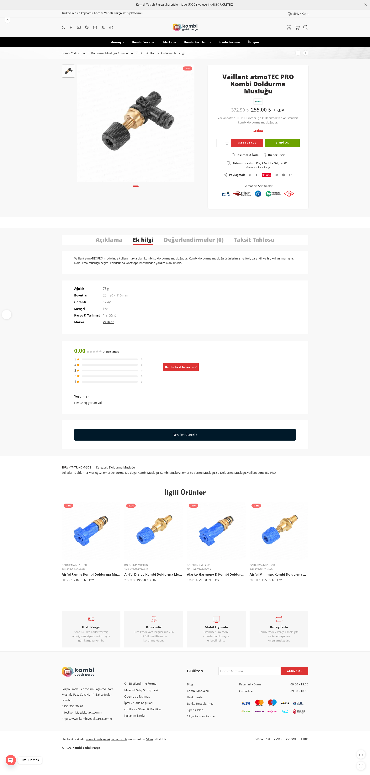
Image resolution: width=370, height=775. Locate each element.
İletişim (253, 42)
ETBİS (304, 739)
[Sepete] (297, 27)
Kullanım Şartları (135, 715)
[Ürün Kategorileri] (289, 27)
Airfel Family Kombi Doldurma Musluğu (91, 574)
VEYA (149, 739)
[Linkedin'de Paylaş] (276, 174)
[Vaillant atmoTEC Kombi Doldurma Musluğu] (298, 53)
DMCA (259, 739)
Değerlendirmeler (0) (194, 239)
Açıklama (109, 239)
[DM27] (68, 71)
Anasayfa (117, 42)
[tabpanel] (135, 124)
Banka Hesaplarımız (200, 703)
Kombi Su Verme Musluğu (197, 472)
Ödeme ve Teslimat (137, 696)
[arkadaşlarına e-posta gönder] (290, 175)
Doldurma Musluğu (104, 53)
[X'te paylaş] (250, 175)
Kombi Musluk (169, 472)
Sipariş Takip (195, 710)
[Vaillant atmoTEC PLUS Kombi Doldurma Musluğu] (305, 53)
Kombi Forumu (229, 42)
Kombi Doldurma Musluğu (119, 472)
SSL (268, 739)
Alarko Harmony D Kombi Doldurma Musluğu (216, 574)
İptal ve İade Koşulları (138, 703)
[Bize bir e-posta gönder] (79, 27)
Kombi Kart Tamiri (197, 42)
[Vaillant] (258, 101)
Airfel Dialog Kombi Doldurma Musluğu (153, 574)
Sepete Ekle (247, 142)
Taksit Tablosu (254, 239)
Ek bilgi (143, 239)
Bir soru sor (276, 155)
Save (268, 174)
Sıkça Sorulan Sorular (201, 716)
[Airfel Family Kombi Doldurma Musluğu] (91, 531)
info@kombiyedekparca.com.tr (82, 712)
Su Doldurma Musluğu (231, 472)
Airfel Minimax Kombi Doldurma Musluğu (279, 574)
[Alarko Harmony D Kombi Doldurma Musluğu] (216, 531)
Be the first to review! (181, 367)
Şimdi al (282, 142)
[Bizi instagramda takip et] (95, 27)
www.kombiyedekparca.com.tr (106, 739)
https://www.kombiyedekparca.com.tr (87, 718)
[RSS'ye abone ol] (103, 27)
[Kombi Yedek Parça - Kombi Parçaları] (185, 27)
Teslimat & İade (247, 155)
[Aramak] (305, 27)
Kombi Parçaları (144, 42)
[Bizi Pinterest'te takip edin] (87, 27)
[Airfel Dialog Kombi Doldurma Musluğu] (153, 531)
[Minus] (227, 145)
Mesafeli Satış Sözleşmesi (141, 690)
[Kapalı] (365, 4)
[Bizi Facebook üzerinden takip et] (71, 27)
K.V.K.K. (278, 739)
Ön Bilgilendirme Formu (140, 683)
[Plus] (227, 141)
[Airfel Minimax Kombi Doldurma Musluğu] (279, 531)
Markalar (170, 42)
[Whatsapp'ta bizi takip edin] (111, 27)
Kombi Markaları (198, 691)
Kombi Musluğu (148, 472)
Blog (190, 684)
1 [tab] (136, 189)
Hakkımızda (195, 697)
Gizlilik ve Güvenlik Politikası (143, 709)
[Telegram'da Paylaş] (283, 174)
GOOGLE (292, 739)
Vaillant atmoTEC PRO (261, 472)
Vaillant (108, 322)
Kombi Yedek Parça (74, 53)
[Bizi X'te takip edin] (63, 27)
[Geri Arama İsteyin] (361, 754)
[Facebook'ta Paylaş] (256, 175)
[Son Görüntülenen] (361, 766)
